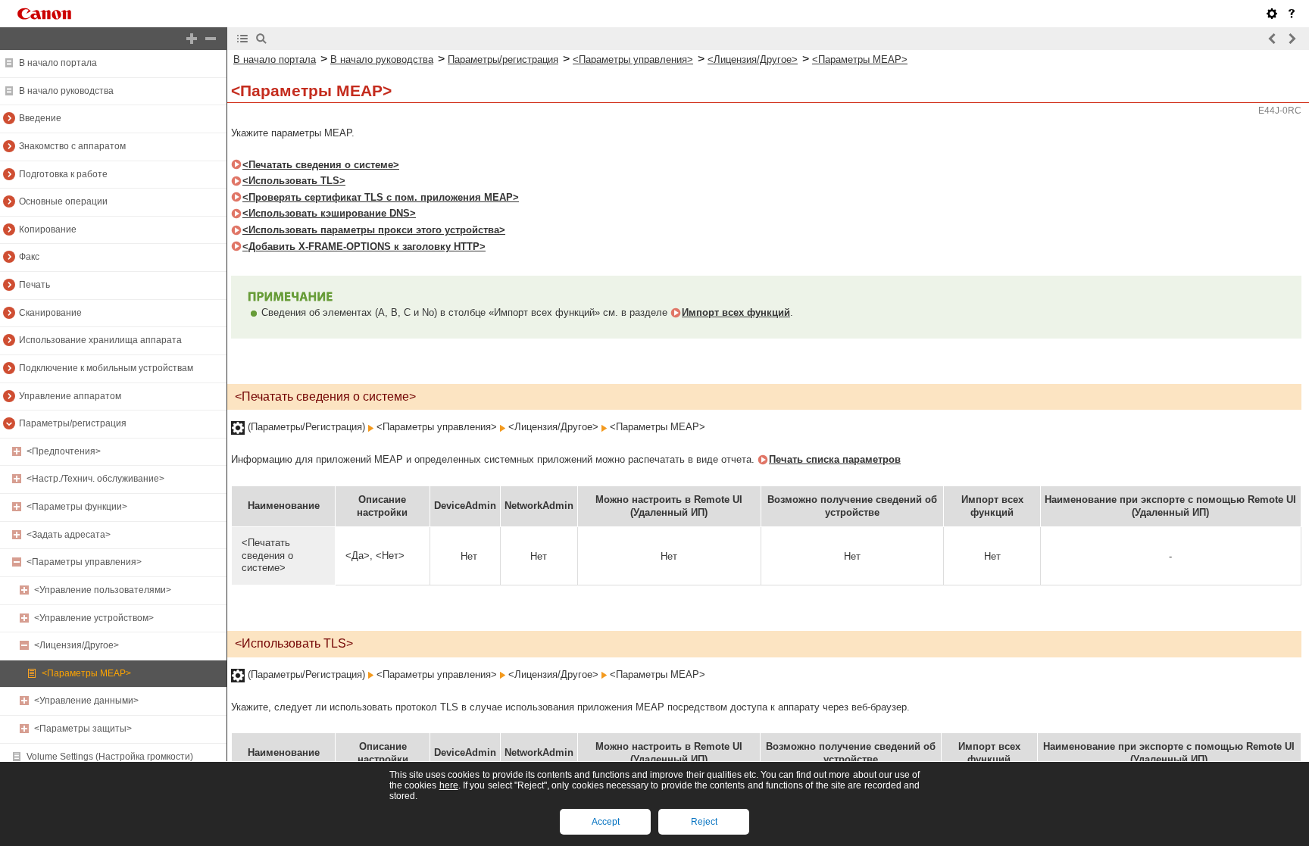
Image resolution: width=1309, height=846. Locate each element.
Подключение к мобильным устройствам (106, 368)
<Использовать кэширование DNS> (329, 213)
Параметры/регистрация (73, 423)
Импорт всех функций (736, 312)
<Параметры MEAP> (86, 673)
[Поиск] (261, 38)
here (448, 785)
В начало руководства (66, 91)
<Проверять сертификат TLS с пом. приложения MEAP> (380, 197)
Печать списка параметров (835, 459)
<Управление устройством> (94, 618)
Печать (34, 284)
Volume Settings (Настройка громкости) (110, 756)
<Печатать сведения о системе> (320, 164)
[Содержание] (242, 38)
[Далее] (1291, 38)
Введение (40, 118)
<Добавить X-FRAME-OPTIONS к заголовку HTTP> (364, 246)
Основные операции (63, 201)
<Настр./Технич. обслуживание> (95, 478)
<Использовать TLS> (293, 180)
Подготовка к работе (63, 174)
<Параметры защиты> (83, 728)
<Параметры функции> (77, 506)
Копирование (48, 229)
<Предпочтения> (64, 451)
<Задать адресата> (69, 534)
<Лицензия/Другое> (76, 645)
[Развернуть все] (191, 38)
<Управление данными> (86, 700)
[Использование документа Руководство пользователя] (1291, 13)
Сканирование (50, 312)
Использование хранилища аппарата (100, 340)
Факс (29, 256)
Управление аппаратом (70, 396)
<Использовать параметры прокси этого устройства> (373, 230)
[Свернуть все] (210, 38)
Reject (704, 821)
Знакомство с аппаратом (72, 146)
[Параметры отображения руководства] (1272, 13)
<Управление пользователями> (102, 590)
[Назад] (1272, 38)
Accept (606, 821)
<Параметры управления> (84, 562)
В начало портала (58, 63)
